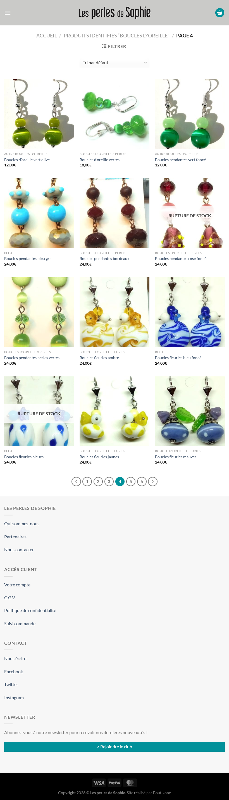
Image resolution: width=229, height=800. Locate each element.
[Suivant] (153, 481)
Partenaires (15, 536)
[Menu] (7, 13)
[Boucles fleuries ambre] (114, 312)
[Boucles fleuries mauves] (190, 411)
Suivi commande (19, 623)
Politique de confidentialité (30, 610)
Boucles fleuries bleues (24, 456)
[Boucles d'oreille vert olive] (39, 114)
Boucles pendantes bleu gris (28, 258)
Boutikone (162, 792)
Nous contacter (19, 549)
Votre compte (17, 584)
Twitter (11, 684)
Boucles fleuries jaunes (99, 456)
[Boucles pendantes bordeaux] (114, 213)
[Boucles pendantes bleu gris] (39, 213)
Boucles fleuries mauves (175, 456)
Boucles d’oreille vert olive (27, 159)
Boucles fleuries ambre (99, 357)
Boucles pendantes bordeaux (104, 258)
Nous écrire (15, 658)
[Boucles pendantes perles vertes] (39, 312)
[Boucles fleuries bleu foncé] (190, 312)
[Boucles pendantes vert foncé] (190, 114)
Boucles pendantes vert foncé (180, 159)
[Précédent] (76, 481)
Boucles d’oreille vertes (100, 159)
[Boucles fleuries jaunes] (114, 411)
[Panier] (219, 12)
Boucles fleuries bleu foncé (178, 357)
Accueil (46, 35)
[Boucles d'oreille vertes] (114, 114)
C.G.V (9, 597)
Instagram (14, 697)
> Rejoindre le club (114, 746)
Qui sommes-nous (21, 523)
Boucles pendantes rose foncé (180, 258)
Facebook (13, 671)
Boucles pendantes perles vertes (31, 357)
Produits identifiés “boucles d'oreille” (117, 35)
